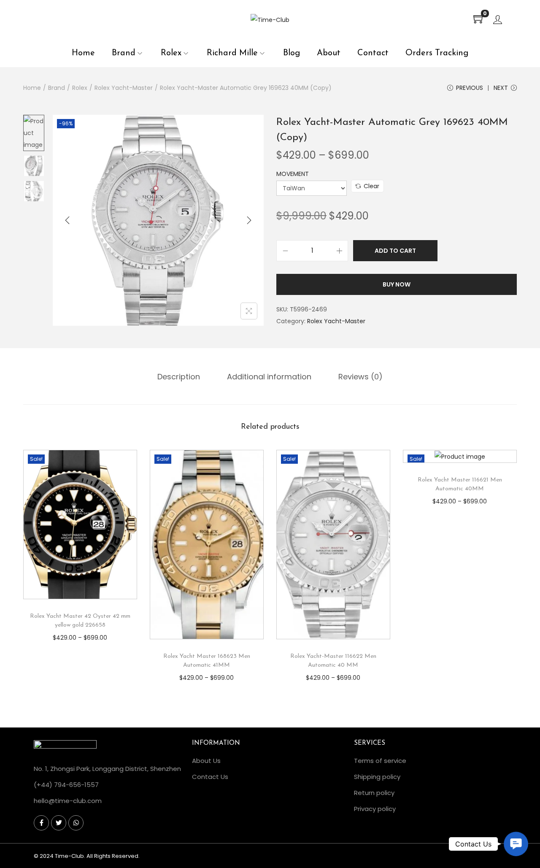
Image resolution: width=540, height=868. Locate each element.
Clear (371, 186)
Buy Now (396, 284)
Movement (292, 174)
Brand (56, 88)
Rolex (79, 88)
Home (32, 88)
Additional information (269, 376)
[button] (516, 844)
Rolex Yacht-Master (123, 88)
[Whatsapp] (76, 822)
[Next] (248, 220)
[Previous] (67, 220)
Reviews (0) (360, 376)
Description (178, 376)
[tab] (178, 377)
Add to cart (395, 250)
